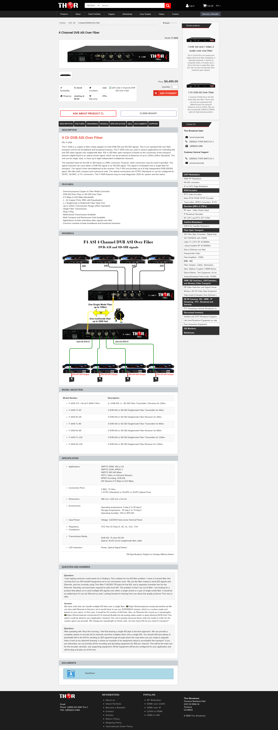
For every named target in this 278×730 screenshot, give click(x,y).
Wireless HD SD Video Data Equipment (200, 291)
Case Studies (145, 14)
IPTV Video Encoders (193, 194)
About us (110, 700)
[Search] (168, 6)
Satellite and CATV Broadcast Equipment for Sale (204, 317)
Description (66, 124)
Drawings (92, 124)
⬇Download (127, 14)
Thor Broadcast (198, 716)
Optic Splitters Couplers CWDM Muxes (200, 269)
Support (111, 14)
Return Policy (113, 719)
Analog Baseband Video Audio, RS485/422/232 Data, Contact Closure (213, 276)
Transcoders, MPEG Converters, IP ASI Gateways (205, 202)
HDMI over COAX (156, 704)
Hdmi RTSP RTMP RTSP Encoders (199, 198)
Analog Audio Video (192, 253)
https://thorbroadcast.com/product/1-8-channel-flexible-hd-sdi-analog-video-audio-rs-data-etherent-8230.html (117, 615)
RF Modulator (154, 700)
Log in (191, 6)
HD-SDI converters (192, 182)
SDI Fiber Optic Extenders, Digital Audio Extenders (205, 234)
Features (80, 124)
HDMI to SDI (153, 715)
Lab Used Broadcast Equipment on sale (200, 320)
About (78, 14)
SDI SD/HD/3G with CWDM (195, 238)
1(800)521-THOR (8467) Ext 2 (201, 158)
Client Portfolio (94, 14)
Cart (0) (209, 6)
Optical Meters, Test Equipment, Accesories (202, 273)
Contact (175, 14)
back (167, 23)
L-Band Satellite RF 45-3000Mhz (197, 246)
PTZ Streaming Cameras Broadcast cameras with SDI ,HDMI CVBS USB (214, 308)
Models (104, 124)
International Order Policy (119, 726)
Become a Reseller (210, 14)
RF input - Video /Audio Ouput (196, 210)
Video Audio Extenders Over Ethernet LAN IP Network (206, 295)
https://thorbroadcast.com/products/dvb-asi (148, 606)
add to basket (168, 93)
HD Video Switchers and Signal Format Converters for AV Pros (210, 287)
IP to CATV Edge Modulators (196, 186)
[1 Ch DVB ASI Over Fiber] (200, 85)
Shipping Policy (114, 722)
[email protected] (74, 704)
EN (217, 6)
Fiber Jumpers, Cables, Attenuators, (199, 265)
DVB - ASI (188, 261)
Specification (117, 124)
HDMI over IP (154, 707)
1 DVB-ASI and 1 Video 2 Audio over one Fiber (201, 49)
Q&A (130, 124)
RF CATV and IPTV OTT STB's (197, 218)
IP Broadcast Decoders (193, 214)
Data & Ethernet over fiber (195, 250)
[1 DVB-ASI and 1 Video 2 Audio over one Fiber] (200, 40)
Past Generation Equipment (195, 324)
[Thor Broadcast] (68, 5)
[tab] (118, 586)
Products (64, 14)
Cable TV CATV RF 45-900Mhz (197, 242)
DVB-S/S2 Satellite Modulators (197, 226)
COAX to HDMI (154, 711)
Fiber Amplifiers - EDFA (193, 257)
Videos (161, 14)
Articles (110, 715)
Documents (140, 124)
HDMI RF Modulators (192, 179)
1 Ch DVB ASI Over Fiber (201, 92)
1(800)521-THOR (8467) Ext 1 (201, 142)
